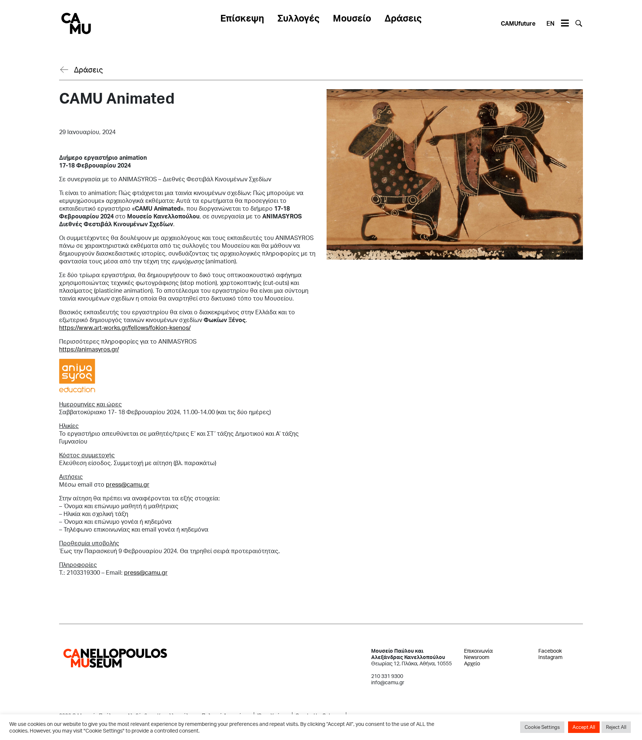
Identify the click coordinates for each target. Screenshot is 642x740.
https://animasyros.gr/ (89, 349)
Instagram (550, 657)
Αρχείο (472, 663)
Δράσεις (403, 18)
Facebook (550, 651)
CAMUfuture (518, 23)
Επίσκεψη (242, 18)
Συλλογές (299, 18)
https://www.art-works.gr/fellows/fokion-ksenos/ (125, 327)
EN (550, 23)
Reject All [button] (616, 727)
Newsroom (476, 657)
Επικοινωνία (478, 651)
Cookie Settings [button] (542, 727)
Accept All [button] (584, 727)
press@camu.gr (127, 484)
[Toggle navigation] (564, 23)
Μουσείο (352, 18)
